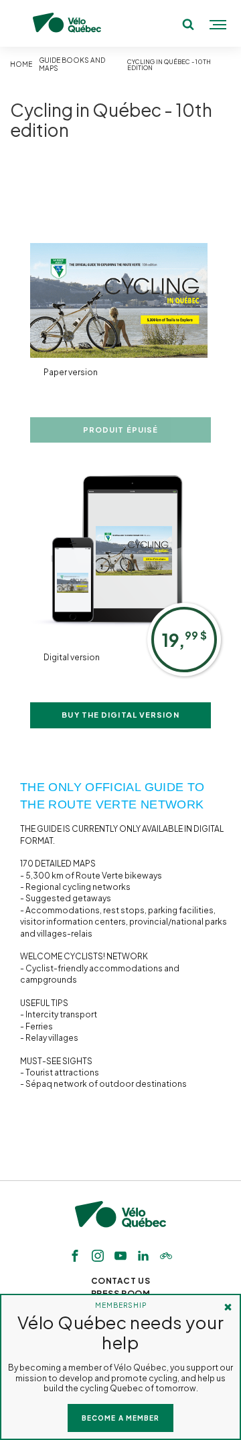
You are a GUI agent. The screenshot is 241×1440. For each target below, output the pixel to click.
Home (21, 64)
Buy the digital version (120, 714)
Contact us (121, 1281)
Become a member (120, 1418)
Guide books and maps (72, 64)
